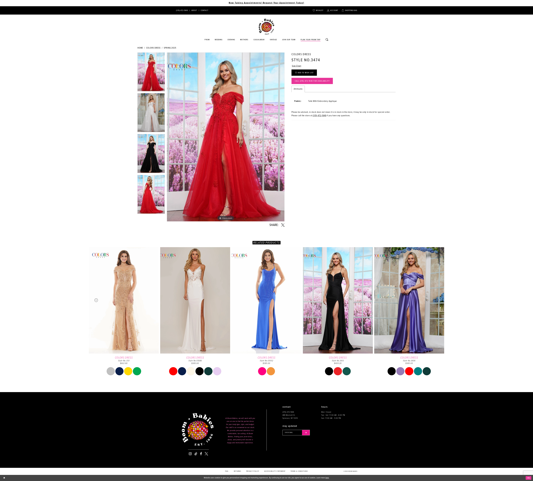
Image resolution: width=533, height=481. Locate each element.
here (327, 477)
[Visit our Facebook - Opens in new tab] (201, 454)
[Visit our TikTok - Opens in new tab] (195, 454)
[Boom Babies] (266, 26)
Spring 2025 (170, 47)
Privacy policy (252, 471)
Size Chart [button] (296, 65)
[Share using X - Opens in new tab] (283, 225)
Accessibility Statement (275, 471)
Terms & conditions (299, 471)
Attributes (298, 89)
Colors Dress (153, 47)
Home (140, 47)
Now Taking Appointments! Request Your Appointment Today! (266, 3)
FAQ (226, 471)
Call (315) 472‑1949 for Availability (312, 81)
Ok (528, 478)
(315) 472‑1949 (319, 115)
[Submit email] (306, 432)
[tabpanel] (151, 72)
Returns (237, 471)
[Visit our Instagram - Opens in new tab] (190, 454)
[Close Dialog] (4, 478)
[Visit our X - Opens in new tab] (206, 454)
